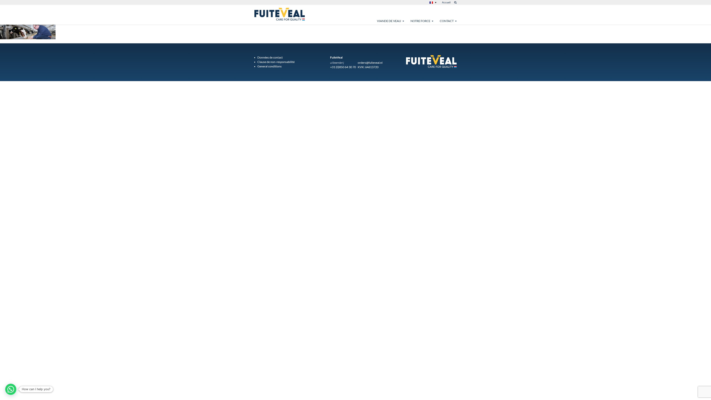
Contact (447, 21)
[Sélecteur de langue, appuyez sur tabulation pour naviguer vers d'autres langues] (433, 2)
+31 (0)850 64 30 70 (343, 67)
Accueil (446, 2)
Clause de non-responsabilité (276, 62)
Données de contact (270, 57)
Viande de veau (389, 21)
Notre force (420, 21)
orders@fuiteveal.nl (370, 62)
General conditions (269, 66)
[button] (10, 389)
